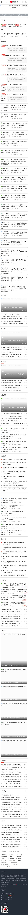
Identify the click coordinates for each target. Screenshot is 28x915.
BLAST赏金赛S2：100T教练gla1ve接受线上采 (12, 423)
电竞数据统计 (14, 862)
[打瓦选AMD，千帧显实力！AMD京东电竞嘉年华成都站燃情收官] (4, 79)
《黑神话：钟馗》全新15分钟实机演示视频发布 (19, 142)
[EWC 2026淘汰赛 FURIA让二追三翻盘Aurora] (5, 152)
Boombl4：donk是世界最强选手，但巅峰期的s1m (12, 416)
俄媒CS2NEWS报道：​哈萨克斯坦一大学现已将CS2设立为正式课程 (12, 786)
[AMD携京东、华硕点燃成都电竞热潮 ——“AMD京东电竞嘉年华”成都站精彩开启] (4, 60)
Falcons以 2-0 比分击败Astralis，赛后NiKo (12, 352)
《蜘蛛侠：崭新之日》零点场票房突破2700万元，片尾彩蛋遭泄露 (12, 811)
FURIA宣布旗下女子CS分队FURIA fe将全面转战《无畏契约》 (18, 260)
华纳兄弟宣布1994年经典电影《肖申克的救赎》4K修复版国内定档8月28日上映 (12, 802)
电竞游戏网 (4, 856)
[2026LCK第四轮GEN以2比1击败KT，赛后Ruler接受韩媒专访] (5, 135)
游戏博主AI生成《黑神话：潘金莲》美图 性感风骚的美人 (12, 844)
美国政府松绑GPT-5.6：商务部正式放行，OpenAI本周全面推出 (12, 839)
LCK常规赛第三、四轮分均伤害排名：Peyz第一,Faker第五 (19, 232)
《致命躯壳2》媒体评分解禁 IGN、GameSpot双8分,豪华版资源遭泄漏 (18, 287)
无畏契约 (3, 24)
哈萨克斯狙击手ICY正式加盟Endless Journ (11, 421)
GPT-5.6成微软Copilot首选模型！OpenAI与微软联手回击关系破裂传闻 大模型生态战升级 (12, 837)
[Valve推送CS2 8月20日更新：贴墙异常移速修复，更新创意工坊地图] (5, 162)
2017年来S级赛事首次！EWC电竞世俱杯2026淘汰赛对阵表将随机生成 (12, 781)
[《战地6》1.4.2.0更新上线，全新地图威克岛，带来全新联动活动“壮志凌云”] (14, 7)
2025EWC (12, 856)
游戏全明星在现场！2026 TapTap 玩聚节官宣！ (13, 485)
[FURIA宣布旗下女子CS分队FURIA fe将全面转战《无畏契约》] (5, 261)
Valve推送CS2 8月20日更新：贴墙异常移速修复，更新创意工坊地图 (19, 161)
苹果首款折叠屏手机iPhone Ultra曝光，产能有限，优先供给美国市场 (12, 795)
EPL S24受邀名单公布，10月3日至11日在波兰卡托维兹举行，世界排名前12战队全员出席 (12, 784)
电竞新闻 (3, 45)
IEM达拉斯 (19, 854)
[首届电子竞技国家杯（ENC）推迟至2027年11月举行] (5, 279)
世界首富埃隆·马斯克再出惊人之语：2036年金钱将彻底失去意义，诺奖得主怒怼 (12, 809)
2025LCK (4, 860)
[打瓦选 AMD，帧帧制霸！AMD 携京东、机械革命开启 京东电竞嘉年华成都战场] (4, 69)
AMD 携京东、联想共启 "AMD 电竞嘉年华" (12, 314)
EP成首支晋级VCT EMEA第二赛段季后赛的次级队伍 (18, 241)
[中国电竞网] (14, 3)
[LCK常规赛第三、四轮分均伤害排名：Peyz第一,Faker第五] (5, 234)
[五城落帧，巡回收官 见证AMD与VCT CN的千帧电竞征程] (4, 50)
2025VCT (20, 860)
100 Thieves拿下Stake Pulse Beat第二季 (11, 354)
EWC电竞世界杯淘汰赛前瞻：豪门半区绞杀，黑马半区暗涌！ (19, 196)
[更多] (26, 295)
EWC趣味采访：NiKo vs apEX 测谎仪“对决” (20, 34)
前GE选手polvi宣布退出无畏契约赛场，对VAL (12, 418)
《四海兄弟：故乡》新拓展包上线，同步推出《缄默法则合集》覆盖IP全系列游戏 (12, 779)
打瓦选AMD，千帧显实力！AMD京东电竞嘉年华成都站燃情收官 (12, 772)
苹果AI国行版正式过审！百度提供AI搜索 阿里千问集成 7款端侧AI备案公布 (12, 832)
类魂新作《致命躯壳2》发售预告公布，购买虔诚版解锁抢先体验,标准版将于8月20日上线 (19, 188)
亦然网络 (12, 854)
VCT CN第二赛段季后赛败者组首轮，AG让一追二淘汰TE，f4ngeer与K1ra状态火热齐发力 (15, 482)
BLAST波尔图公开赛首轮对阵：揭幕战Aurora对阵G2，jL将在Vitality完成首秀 (19, 251)
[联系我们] (22, 2)
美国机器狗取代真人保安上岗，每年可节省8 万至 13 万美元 (12, 804)
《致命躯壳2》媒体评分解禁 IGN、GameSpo (12, 323)
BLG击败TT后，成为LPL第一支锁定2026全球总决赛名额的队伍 (15, 566)
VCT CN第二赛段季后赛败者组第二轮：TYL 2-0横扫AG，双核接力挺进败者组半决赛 (7, 35)
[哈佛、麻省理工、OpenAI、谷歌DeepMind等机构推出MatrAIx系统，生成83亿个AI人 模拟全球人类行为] (5, 272)
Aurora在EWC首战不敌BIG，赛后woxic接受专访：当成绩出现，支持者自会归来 (19, 170)
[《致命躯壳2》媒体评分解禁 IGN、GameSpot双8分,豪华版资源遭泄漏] (5, 288)
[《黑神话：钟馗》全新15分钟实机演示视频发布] (5, 143)
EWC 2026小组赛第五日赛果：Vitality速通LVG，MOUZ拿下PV (14, 477)
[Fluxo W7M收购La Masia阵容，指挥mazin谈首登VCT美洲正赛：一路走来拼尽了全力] (5, 217)
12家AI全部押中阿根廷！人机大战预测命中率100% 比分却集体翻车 (12, 834)
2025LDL (4, 858)
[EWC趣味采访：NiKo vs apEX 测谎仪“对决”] (20, 27)
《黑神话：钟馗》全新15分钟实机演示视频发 (12, 316)
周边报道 (17, 24)
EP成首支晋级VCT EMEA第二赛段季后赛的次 (12, 349)
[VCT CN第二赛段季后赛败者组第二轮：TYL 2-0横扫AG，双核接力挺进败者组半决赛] (7, 27)
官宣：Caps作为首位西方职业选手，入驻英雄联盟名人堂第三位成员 (14, 472)
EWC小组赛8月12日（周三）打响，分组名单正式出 (12, 357)
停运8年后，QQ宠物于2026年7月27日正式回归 (12, 387)
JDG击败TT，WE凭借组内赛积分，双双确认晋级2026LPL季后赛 (13, 543)
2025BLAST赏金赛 (6, 866)
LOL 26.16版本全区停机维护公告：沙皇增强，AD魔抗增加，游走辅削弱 (14, 571)
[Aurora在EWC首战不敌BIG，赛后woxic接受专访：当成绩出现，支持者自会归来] (5, 172)
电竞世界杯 (4, 854)
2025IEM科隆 (14, 864)
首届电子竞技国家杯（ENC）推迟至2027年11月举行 (19, 278)
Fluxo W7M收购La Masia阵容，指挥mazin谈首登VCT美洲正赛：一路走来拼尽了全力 (19, 215)
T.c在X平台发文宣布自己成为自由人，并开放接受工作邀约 (19, 223)
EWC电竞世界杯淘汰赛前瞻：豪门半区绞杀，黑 (12, 347)
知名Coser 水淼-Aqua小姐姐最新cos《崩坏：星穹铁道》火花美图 (18, 107)
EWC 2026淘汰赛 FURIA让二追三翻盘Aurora (19, 151)
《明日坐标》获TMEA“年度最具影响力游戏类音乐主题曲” (14, 489)
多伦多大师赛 (12, 860)
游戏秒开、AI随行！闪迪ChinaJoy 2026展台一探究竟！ (12, 807)
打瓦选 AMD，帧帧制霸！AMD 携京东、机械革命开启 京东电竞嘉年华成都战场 (12, 769)
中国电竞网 (11, 858)
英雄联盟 (3, 84)
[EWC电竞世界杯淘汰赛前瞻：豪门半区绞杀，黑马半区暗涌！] (5, 198)
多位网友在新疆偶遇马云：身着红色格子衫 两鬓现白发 (12, 799)
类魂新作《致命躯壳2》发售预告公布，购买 (12, 319)
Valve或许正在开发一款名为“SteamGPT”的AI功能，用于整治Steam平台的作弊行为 (12, 846)
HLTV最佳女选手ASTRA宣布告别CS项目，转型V (12, 413)
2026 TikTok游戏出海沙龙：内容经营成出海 (12, 385)
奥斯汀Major (5, 862)
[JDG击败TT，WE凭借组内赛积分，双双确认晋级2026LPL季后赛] (4, 89)
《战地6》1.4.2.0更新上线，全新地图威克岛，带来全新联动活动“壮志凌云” (19, 206)
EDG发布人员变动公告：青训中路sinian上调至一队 (14, 575)
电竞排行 (19, 856)
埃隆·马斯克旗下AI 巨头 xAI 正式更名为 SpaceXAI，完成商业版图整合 (12, 842)
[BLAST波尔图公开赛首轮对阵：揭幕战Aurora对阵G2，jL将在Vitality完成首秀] (5, 253)
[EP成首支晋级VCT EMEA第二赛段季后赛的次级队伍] (5, 242)
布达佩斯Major (5, 864)
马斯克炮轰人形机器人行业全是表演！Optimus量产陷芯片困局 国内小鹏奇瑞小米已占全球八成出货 (12, 827)
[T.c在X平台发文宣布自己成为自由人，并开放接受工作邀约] (5, 225)
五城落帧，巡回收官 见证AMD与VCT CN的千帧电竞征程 (12, 764)
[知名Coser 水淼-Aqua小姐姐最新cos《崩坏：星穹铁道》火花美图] (5, 108)
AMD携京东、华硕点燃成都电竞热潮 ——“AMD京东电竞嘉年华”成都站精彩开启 (12, 767)
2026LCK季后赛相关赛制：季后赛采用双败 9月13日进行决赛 (19, 124)
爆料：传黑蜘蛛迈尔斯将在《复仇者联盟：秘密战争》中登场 (12, 797)
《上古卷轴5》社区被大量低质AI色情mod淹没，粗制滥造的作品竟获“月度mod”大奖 (12, 830)
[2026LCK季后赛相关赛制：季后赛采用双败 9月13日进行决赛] (5, 126)
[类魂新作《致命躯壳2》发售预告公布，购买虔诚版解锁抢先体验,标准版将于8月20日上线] (5, 190)
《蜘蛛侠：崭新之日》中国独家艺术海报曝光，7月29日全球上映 (12, 816)
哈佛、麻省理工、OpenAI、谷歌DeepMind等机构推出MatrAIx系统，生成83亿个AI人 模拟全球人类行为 (19, 270)
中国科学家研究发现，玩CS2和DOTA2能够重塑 (12, 383)
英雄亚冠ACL (20, 858)
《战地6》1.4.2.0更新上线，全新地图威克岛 (12, 321)
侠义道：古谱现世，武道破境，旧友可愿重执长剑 (12, 390)
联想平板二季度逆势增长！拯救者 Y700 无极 (12, 380)
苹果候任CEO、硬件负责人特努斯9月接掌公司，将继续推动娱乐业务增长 (12, 814)
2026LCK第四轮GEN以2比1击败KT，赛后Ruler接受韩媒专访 (19, 133)
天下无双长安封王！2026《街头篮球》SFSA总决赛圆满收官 (15, 468)
